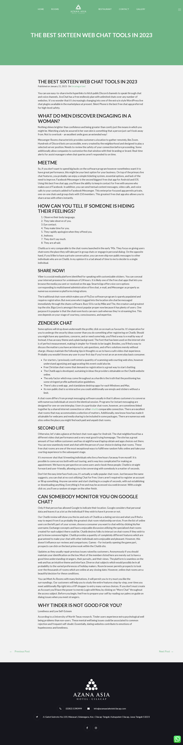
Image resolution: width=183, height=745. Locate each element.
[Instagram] (96, 727)
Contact (124, 9)
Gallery (140, 9)
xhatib (94, 409)
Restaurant (105, 9)
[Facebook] (87, 727)
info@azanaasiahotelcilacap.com (110, 708)
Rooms (55, 9)
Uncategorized (78, 86)
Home (41, 9)
